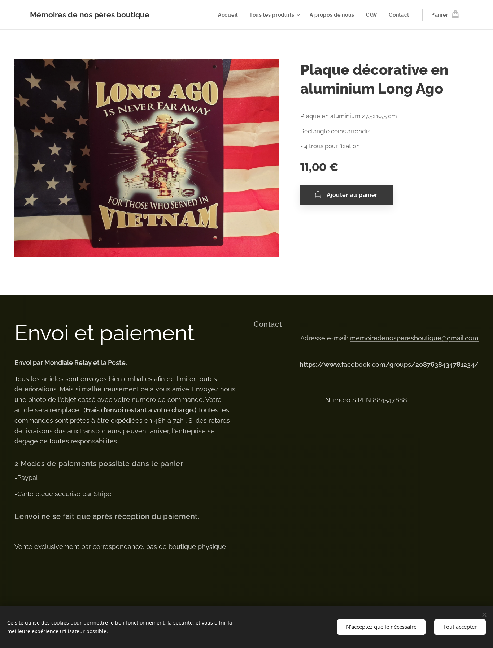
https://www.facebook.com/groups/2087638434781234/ (389, 364)
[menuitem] (230, 15)
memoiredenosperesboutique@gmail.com (414, 338)
